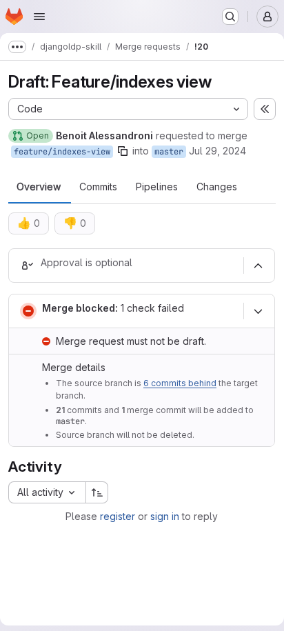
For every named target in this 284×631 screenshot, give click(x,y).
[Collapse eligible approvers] (258, 265)
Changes (216, 186)
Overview (39, 186)
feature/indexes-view (62, 151)
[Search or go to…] (230, 16)
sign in (164, 516)
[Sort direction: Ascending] (97, 492)
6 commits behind (179, 383)
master (168, 151)
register (117, 516)
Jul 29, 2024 (217, 151)
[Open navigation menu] (39, 17)
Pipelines (157, 186)
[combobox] (46, 492)
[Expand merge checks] (258, 311)
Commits (98, 186)
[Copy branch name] (122, 151)
